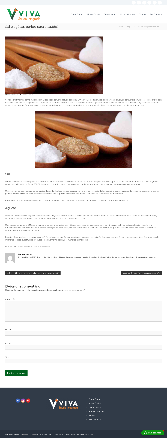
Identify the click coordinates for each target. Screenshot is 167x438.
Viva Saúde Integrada (27, 434)
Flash (60, 434)
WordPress (88, 434)
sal (49, 247)
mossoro (26, 247)
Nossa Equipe (93, 14)
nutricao (34, 247)
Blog (128, 27)
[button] (152, 432)
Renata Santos (27, 95)
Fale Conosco (156, 14)
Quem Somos (77, 14)
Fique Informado (128, 14)
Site (7, 357)
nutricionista (43, 247)
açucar (20, 247)
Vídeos (142, 14)
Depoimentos (110, 14)
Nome (8, 329)
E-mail (8, 343)
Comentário (11, 299)
